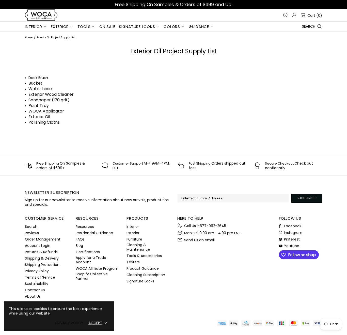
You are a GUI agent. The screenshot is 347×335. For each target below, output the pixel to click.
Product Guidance (143, 268)
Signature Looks (140, 281)
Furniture (134, 239)
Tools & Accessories (144, 255)
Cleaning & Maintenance (138, 247)
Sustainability (36, 283)
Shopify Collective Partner (92, 276)
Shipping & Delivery (42, 258)
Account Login (37, 245)
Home (29, 37)
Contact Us (35, 290)
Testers (133, 262)
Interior (133, 226)
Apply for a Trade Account (91, 259)
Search (31, 226)
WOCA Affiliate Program (97, 268)
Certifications (88, 252)
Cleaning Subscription (146, 275)
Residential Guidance (94, 233)
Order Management (42, 239)
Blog (79, 245)
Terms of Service (40, 277)
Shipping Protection (42, 264)
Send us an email (199, 240)
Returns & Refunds (41, 252)
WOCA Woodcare (41, 15)
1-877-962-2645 (211, 226)
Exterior (133, 233)
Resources (85, 226)
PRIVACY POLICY (69, 323)
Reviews (32, 233)
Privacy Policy (37, 271)
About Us (33, 296)
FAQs (80, 239)
